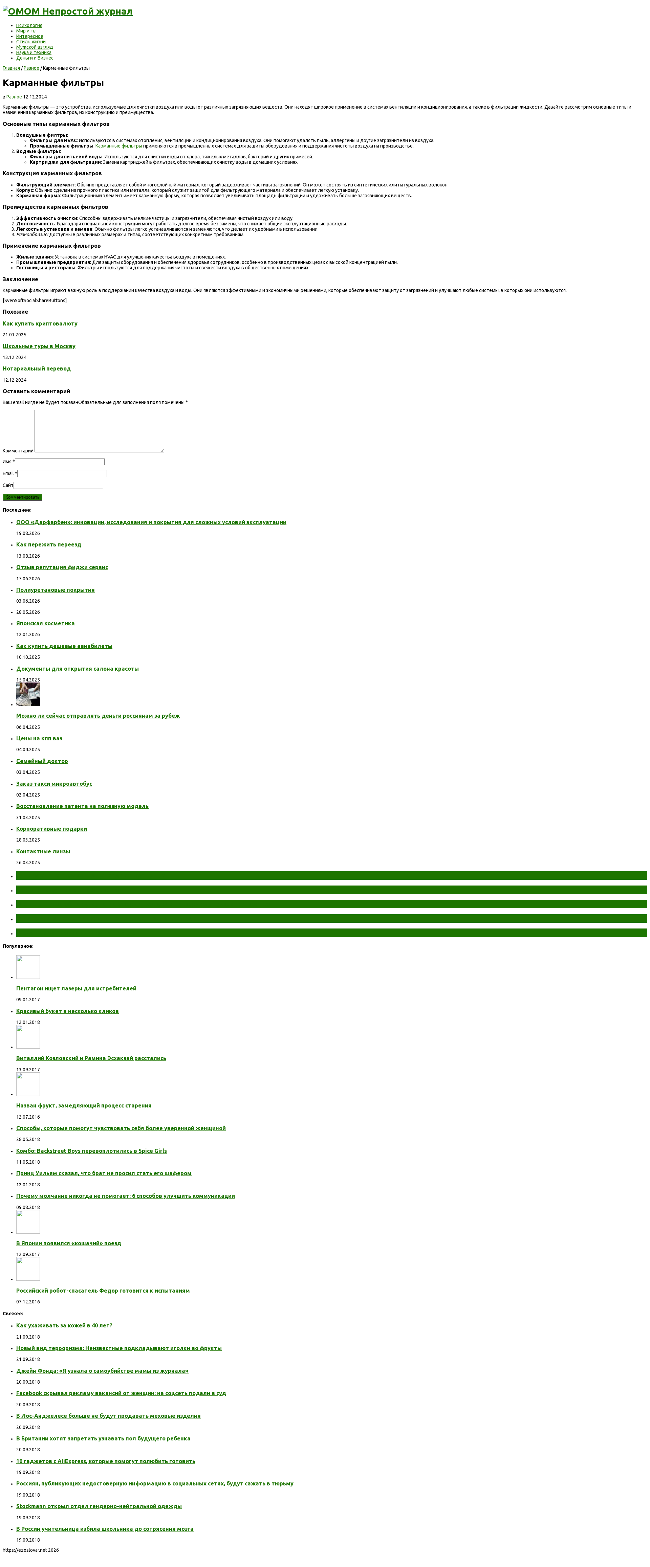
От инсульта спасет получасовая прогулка (91, 875)
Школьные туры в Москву (39, 346)
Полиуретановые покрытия (55, 590)
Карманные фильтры (118, 146)
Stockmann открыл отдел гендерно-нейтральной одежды (99, 1506)
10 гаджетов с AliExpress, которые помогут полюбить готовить (105, 1461)
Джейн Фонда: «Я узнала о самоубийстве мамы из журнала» (102, 1371)
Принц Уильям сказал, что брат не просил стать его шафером (104, 1173)
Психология (29, 25)
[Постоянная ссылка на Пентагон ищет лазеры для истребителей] (28, 977)
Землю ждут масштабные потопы (76, 890)
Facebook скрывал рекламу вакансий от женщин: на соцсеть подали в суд (121, 1393)
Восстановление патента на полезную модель (82, 806)
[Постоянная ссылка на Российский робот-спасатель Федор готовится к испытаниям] (28, 1279)
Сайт (8, 485)
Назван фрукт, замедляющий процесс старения (84, 1105)
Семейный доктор (42, 761)
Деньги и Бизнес (34, 58)
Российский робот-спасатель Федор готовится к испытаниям (103, 1291)
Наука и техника (33, 52)
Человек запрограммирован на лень (80, 932)
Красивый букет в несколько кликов (67, 1011)
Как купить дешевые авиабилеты (64, 646)
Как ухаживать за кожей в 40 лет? (64, 1325)
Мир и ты (26, 30)
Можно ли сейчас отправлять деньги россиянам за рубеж (98, 716)
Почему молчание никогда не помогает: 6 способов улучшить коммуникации (125, 1196)
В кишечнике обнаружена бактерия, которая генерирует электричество (143, 904)
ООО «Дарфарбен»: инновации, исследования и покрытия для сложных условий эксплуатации (151, 522)
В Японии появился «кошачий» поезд (68, 1243)
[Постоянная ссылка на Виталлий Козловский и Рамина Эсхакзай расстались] (28, 1047)
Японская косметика (45, 623)
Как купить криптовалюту (40, 323)
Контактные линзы (43, 851)
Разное (31, 68)
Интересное (29, 36)
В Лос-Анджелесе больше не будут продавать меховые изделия (108, 1416)
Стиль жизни (31, 41)
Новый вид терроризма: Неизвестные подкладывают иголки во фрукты (119, 1348)
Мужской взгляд (34, 47)
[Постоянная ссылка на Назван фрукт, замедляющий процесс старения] (28, 1094)
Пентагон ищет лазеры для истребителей (76, 988)
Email (8, 473)
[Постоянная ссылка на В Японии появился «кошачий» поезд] (28, 1232)
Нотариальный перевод (37, 368)
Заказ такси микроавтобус (54, 784)
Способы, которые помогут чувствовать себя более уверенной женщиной (121, 1128)
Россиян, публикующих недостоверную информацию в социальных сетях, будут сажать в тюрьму (155, 1483)
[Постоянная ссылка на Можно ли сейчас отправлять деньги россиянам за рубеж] (28, 704)
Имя (7, 461)
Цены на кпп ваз (39, 738)
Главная (11, 68)
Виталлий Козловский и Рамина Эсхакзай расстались (91, 1058)
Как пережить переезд (48, 544)
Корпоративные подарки (51, 829)
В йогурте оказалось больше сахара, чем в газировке (110, 918)
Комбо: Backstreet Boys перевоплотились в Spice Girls (91, 1151)
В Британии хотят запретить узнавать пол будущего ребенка (103, 1438)
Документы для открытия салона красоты (77, 669)
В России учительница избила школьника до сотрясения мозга (105, 1529)
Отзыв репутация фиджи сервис (62, 567)
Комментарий (18, 450)
